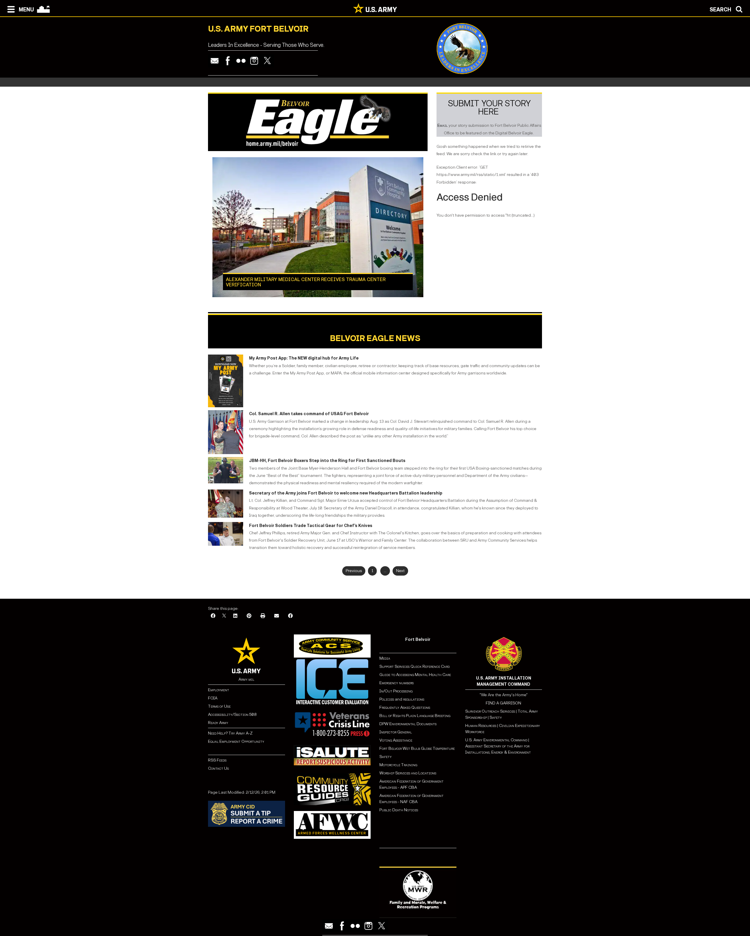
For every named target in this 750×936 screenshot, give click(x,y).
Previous (354, 570)
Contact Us (218, 768)
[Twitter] (267, 60)
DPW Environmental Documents (408, 723)
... (385, 570)
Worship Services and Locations (407, 773)
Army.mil (246, 679)
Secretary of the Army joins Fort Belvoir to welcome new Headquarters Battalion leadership (345, 493)
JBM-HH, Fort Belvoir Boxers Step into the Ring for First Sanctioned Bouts (327, 460)
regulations (413, 699)
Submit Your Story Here (489, 108)
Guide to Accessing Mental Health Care (415, 674)
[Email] (214, 60)
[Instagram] (254, 60)
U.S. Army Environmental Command (496, 739)
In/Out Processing (395, 691)
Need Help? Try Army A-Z (230, 733)
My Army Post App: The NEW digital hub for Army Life (304, 358)
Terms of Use (219, 706)
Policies (387, 699)
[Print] (263, 616)
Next (400, 570)
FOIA (212, 698)
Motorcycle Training (398, 764)
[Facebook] (227, 60)
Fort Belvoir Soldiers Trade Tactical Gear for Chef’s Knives (310, 525)
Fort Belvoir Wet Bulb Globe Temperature (417, 748)
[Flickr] (241, 60)
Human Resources (480, 725)
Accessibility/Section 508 (232, 714)
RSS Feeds (217, 760)
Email (442, 125)
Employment (218, 689)
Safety (385, 756)
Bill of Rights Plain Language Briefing (414, 715)
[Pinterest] (249, 616)
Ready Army (218, 722)
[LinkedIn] (235, 616)
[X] (224, 616)
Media (385, 658)
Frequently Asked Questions (404, 707)
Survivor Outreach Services (490, 711)
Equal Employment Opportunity (236, 741)
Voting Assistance (395, 740)
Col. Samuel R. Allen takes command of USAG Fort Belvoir (309, 413)
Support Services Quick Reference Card (414, 666)
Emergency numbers (396, 682)
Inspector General (395, 732)
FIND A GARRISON (503, 703)
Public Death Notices (398, 809)
